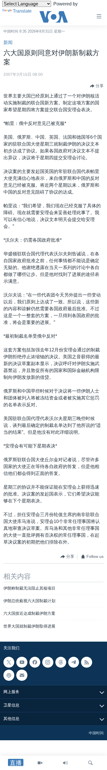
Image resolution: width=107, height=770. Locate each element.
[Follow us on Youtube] (21, 662)
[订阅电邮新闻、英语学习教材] (21, 675)
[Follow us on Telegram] (73, 662)
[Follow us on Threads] (60, 662)
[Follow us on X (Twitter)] (8, 662)
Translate (22, 11)
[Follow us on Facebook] (34, 662)
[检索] (90, 763)
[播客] (8, 675)
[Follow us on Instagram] (47, 662)
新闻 (8, 42)
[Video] (40, 763)
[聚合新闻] (86, 662)
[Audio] (65, 763)
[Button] (97, 86)
